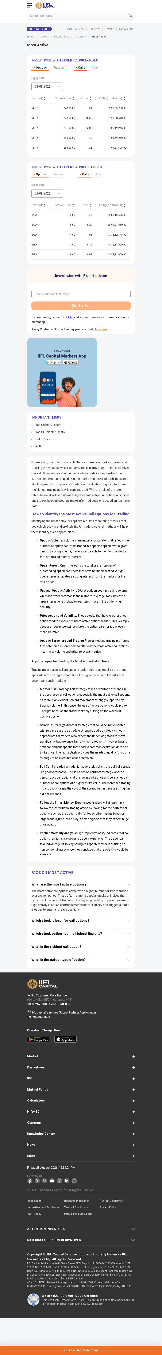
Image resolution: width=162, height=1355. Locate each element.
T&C (51, 695)
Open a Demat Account (81, 685)
